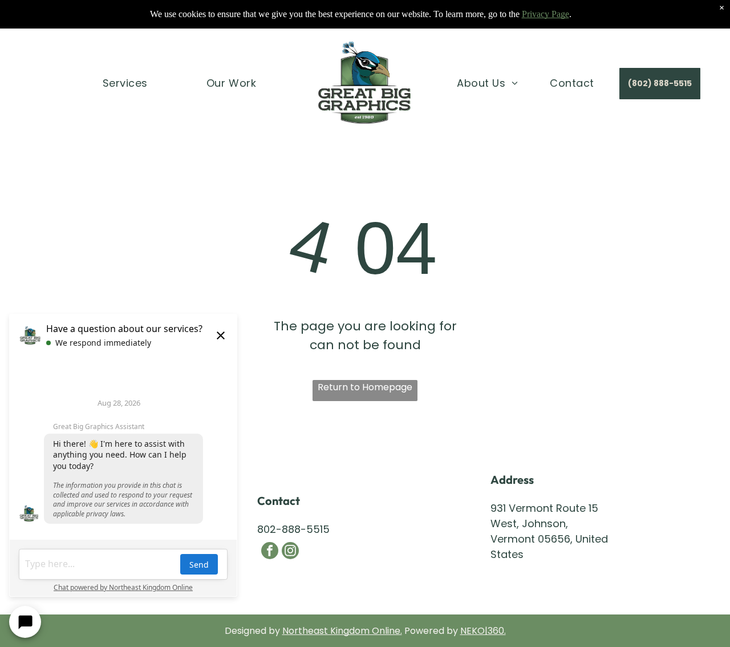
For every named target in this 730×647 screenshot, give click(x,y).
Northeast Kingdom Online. (342, 630)
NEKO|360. (483, 630)
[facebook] (269, 552)
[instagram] (290, 552)
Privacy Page (545, 14)
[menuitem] (125, 83)
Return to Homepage (365, 387)
